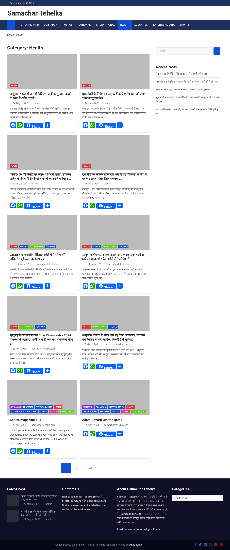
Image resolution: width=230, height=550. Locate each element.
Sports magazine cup (25, 420)
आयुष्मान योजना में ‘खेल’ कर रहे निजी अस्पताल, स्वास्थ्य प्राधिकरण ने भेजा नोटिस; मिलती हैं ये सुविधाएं (113, 337)
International (105, 24)
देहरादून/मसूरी (50, 246)
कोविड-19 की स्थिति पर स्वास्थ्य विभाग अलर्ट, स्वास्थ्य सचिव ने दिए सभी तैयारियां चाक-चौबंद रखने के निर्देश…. (41, 176)
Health (124, 24)
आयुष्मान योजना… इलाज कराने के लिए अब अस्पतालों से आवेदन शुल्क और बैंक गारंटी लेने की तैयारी (113, 257)
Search (216, 51)
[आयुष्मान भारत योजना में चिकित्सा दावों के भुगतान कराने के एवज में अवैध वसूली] (42, 71)
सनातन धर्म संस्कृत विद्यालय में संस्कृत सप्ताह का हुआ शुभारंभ (182, 89)
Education (141, 24)
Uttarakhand (30, 24)
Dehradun (50, 24)
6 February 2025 (93, 264)
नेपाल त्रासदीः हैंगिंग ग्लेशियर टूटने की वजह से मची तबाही (181, 73)
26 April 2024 (19, 348)
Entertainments (164, 24)
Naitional (84, 24)
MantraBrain (135, 544)
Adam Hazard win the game (102, 420)
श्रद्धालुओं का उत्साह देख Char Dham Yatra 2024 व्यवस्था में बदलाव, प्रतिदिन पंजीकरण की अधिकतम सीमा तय (41, 339)
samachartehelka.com (48, 264)
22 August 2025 (20, 103)
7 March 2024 (92, 344)
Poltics (67, 24)
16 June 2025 (92, 103)
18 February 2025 (21, 264)
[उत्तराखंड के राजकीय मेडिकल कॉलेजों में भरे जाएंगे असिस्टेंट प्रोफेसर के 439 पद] (42, 232)
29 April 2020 (19, 425)
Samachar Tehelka (35, 13)
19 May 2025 (91, 183)
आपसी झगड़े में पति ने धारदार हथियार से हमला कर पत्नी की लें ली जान (187, 81)
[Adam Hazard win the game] (115, 397)
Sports (184, 24)
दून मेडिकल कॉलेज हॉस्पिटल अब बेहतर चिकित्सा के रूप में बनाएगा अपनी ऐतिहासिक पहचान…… (114, 176)
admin (38, 103)
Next (89, 467)
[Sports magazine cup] (42, 397)
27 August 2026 (31, 519)
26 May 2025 (19, 183)
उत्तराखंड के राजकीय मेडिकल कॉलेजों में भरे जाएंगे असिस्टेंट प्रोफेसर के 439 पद (37, 257)
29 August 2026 (31, 504)
